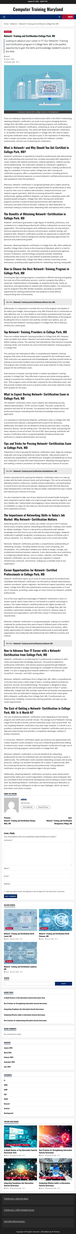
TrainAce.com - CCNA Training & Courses (19, 1210)
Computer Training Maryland (38, 9)
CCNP (6, 1089)
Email (6, 876)
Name (7, 868)
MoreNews (45, 1232)
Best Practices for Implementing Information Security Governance (25, 1020)
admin (8, 56)
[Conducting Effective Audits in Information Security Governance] (55, 1169)
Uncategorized (8, 1113)
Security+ (7, 1108)
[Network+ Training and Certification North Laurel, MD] (20, 920)
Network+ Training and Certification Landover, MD (20, 967)
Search (6, 978)
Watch (70, 17)
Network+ (8, 32)
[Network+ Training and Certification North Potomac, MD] (55, 920)
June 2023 (7, 1067)
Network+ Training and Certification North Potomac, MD (54, 934)
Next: (59, 820)
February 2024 (8, 1057)
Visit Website (27, 807)
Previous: (19, 820)
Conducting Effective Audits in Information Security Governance (24, 1015)
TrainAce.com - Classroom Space (16, 1198)
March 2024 (7, 1052)
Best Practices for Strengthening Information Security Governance (25, 1003)
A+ (5, 1080)
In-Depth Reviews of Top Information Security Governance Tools (24, 998)
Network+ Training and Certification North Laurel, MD (19, 934)
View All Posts (43, 807)
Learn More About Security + (14, 1221)
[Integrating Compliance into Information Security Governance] (20, 1169)
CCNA (6, 1085)
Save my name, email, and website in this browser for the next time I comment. (35, 891)
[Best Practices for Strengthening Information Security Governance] (55, 1136)
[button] (4, 17)
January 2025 (8, 1048)
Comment (8, 840)
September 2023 (9, 1062)
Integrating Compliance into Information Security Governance (24, 1009)
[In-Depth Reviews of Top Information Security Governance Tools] (20, 1136)
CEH (5, 1094)
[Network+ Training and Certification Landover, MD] (20, 953)
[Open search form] (59, 17)
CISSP (6, 1099)
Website (7, 884)
